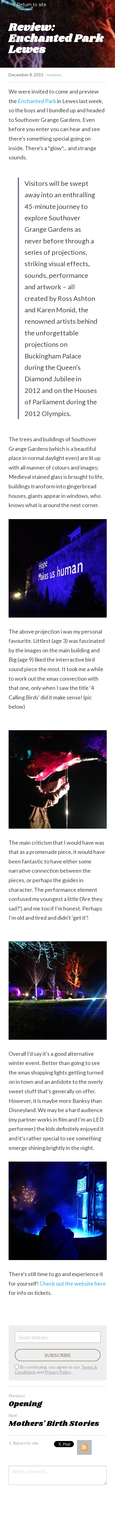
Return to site (31, 4)
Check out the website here (73, 1283)
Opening (25, 1404)
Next (13, 1415)
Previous (17, 1395)
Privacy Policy (58, 1372)
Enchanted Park (37, 101)
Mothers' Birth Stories (54, 1423)
